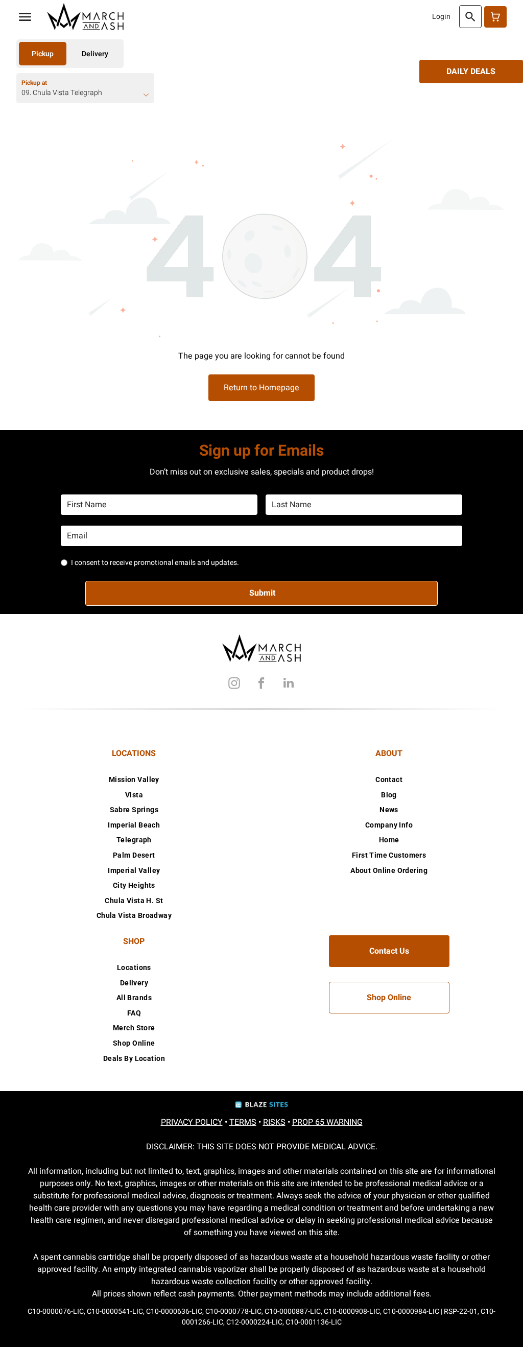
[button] (25, 17)
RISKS (274, 1122)
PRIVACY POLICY (192, 1122)
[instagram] (234, 684)
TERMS (242, 1122)
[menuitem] (134, 779)
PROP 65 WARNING (327, 1122)
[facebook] (261, 684)
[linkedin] (288, 684)
